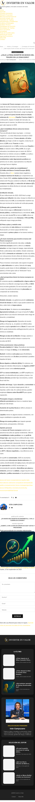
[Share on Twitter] (13, 497)
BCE (12, 173)
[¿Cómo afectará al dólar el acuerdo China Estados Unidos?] (9, 673)
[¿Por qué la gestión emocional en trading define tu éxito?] (9, 751)
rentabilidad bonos (12, 490)
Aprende (2, 11)
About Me (3, 38)
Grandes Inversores (6, 13)
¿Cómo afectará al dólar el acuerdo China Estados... (23, 672)
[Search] (34, 43)
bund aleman (24, 482)
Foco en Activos (5, 29)
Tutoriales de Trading (6, 20)
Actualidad (3, 31)
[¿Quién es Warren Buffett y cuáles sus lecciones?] (9, 778)
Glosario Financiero (6, 15)
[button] (17, 571)
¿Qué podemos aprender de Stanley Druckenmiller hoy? (23, 685)
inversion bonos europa (17, 485)
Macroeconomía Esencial (8, 16)
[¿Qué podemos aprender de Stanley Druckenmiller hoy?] (9, 687)
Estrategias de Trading (7, 28)
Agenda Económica (6, 36)
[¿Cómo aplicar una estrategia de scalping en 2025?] (17, 549)
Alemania (12, 117)
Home (2, 10)
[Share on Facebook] (11, 497)
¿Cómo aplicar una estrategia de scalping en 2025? (17, 567)
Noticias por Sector (6, 34)
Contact (2, 39)
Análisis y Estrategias (7, 23)
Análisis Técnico (5, 25)
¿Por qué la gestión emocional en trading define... (22, 750)
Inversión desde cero (6, 18)
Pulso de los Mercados (7, 33)
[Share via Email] (16, 497)
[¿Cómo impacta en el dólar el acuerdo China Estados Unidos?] (9, 660)
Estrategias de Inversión (7, 26)
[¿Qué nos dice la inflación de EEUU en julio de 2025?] (9, 764)
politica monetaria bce (15, 488)
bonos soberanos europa (12, 482)
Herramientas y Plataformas (9, 21)
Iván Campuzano (11, 59)
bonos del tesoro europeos (8, 480)
